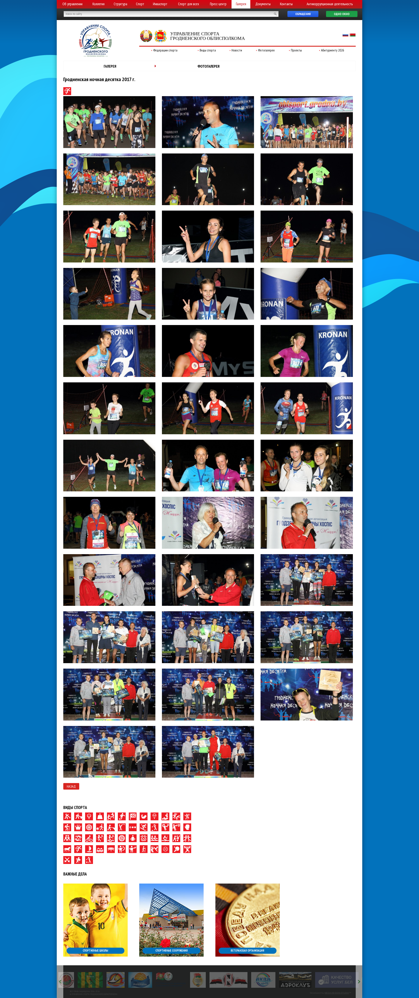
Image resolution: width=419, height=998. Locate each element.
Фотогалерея (266, 50)
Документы (263, 4)
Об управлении (72, 4)
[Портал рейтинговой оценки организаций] (317, 980)
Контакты (286, 4)
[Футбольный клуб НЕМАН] (70, 980)
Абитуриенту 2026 (332, 50)
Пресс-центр (218, 4)
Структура (120, 4)
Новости (237, 50)
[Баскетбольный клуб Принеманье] (121, 980)
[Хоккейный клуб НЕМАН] (209, 980)
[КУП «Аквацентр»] (244, 980)
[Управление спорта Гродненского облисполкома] (95, 55)
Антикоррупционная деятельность (330, 4)
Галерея (241, 4)
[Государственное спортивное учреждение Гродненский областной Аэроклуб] (276, 980)
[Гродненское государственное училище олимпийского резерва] (178, 980)
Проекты (296, 50)
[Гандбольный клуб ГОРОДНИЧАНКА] (96, 980)
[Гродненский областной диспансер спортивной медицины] (151, 980)
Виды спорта (208, 50)
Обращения (303, 14)
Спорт (140, 4)
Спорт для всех (188, 4)
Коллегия (99, 4)
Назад (71, 786)
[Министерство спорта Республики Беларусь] (349, 980)
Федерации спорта (165, 50)
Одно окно (342, 14)
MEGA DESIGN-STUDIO (337, 993)
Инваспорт (160, 4)
